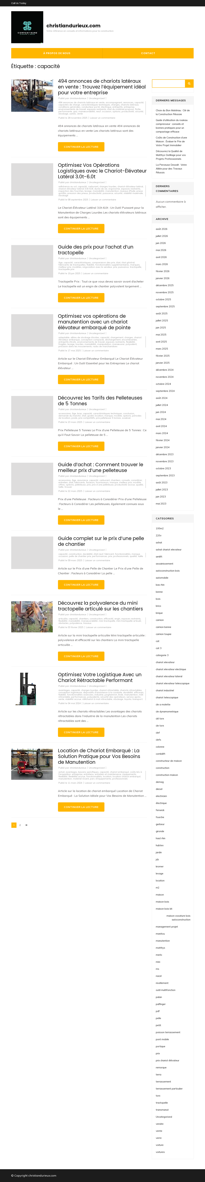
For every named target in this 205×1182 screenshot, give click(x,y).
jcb (157, 859)
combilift (160, 753)
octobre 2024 (163, 383)
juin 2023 (161, 496)
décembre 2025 (164, 285)
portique (160, 1046)
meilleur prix (64, 267)
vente (80, 113)
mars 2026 (162, 264)
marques (135, 264)
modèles (76, 267)
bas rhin (160, 584)
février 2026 (162, 271)
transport (137, 699)
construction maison (167, 774)
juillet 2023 (162, 489)
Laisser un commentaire (102, 117)
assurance (82, 480)
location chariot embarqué (127, 776)
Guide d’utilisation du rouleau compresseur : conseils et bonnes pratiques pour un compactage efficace (172, 126)
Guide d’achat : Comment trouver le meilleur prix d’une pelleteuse (100, 467)
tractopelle (135, 267)
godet (90, 415)
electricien (161, 796)
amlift (159, 556)
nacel (159, 975)
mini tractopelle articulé (128, 620)
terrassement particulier (169, 1088)
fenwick (160, 810)
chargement (117, 337)
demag (160, 781)
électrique (106, 106)
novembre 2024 (164, 376)
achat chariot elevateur (168, 549)
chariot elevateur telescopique (172, 683)
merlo (159, 954)
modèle (118, 415)
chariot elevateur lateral (169, 676)
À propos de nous (56, 53)
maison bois (162, 901)
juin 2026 (161, 243)
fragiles (62, 344)
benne (159, 591)
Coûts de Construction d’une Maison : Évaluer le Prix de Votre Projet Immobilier (171, 141)
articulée (63, 618)
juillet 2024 (162, 405)
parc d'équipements (100, 778)
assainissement (164, 563)
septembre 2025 (165, 306)
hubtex (160, 845)
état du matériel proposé (120, 109)
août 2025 (161, 313)
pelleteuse (80, 484)
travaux (87, 623)
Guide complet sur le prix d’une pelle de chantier (101, 541)
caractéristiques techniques (95, 104)
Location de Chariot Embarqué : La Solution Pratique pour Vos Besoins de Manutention (99, 756)
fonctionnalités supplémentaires (112, 264)
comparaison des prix (103, 262)
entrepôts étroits (67, 341)
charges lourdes (107, 186)
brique (159, 612)
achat (61, 772)
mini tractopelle (107, 620)
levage (88, 191)
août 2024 (161, 397)
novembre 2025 (164, 292)
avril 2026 (161, 257)
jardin (159, 852)
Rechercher (189, 83)
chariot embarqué (119, 772)
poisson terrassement (168, 1032)
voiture (160, 1144)
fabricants (79, 482)
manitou (160, 933)
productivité (128, 111)
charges (115, 104)
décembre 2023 (164, 454)
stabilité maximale (133, 193)
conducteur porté (91, 106)
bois (158, 598)
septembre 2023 (165, 475)
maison (160, 894)
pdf (158, 1011)
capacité (139, 102)
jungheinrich (111, 694)
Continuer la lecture (81, 146)
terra (158, 1074)
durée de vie (100, 188)
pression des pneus (77, 193)
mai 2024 (161, 419)
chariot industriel (165, 690)
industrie (98, 694)
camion (160, 619)
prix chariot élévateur (167, 1060)
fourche (160, 817)
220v (158, 535)
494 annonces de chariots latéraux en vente (81, 102)
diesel (159, 789)
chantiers (115, 480)
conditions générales (69, 106)
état (118, 262)
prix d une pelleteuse (103, 484)
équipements (129, 774)
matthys (160, 947)
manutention (112, 191)
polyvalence (76, 623)
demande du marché (69, 415)
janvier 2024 (162, 447)
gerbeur (160, 824)
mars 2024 (162, 433)
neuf (98, 111)
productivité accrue (125, 484)
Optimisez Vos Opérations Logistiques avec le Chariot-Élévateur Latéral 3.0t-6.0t (102, 171)
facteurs (90, 482)
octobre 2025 (163, 299)
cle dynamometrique (167, 711)
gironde (160, 831)
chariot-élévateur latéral (130, 186)
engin (117, 618)
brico (158, 605)
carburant (93, 186)
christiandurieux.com (73, 25)
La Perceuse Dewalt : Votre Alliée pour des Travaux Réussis (171, 168)
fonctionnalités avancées (80, 694)
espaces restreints (96, 109)
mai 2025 (161, 334)
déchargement (113, 339)
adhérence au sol (67, 186)
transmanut (162, 1109)
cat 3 (158, 648)
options (116, 111)
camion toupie (163, 634)
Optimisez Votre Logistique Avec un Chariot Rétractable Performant (100, 677)
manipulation (104, 344)
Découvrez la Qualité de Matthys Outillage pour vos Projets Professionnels (171, 155)
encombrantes (129, 339)
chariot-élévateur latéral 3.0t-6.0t (75, 188)
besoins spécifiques (88, 772)
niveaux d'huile (127, 191)
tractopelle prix (66, 269)
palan (159, 997)
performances (99, 556)
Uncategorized (97, 98)
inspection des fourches (70, 191)
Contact (148, 53)
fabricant (109, 554)
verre (159, 1137)
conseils (126, 480)
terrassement (163, 1081)
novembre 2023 (164, 461)
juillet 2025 (162, 320)
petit (158, 1025)
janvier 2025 (162, 362)
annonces (128, 102)
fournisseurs (102, 482)
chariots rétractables (131, 690)
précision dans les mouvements (75, 346)
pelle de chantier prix (80, 556)
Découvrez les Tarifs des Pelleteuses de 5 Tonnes (100, 400)
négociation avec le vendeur (97, 267)
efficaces (139, 692)
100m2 (160, 528)
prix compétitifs (86, 417)
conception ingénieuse (70, 692)
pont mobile (162, 1039)
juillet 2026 (162, 236)
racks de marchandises (105, 346)
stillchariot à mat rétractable (97, 699)
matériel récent (81, 778)
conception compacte (92, 339)
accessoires (64, 413)
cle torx (160, 725)
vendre (160, 1123)
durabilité (88, 554)
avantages (64, 690)
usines (72, 113)
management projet (167, 926)
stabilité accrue (73, 699)
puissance (108, 193)
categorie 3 (162, 655)
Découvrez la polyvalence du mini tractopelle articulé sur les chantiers (100, 606)
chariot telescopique (167, 697)
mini (158, 961)
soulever (126, 417)
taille (60, 486)
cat (157, 641)
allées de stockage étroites (85, 337)
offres (61, 484)
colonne (160, 746)
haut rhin (160, 838)
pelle (158, 1018)
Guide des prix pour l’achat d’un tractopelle (95, 249)
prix (115, 267)
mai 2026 (161, 250)
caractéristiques (82, 262)
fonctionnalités (123, 554)
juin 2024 (161, 412)
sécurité (139, 111)
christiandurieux (78, 98)
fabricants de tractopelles (72, 264)
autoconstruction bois (168, 570)
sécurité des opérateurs (112, 696)
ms (157, 968)
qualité (139, 484)
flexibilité (130, 341)
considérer (136, 480)
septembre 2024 (165, 390)
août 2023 (161, 482)
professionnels (121, 556)
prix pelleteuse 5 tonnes (108, 417)
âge (60, 262)
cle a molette (163, 704)
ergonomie (114, 188)
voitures (160, 1152)
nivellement (162, 982)
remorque (161, 1067)
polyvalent (131, 344)
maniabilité (98, 191)
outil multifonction (165, 990)
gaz (75, 111)
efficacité (108, 618)
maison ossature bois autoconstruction (178, 917)
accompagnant (114, 102)
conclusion (128, 413)
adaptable (64, 337)
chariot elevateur (165, 662)
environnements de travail (72, 109)
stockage (63, 113)
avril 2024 (161, 426)
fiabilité (90, 264)
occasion (106, 111)
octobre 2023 (163, 468)
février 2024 (162, 440)
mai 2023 (161, 503)
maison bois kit (164, 908)
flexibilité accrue (77, 776)
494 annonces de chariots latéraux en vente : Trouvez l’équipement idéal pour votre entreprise (102, 87)
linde (120, 694)
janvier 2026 (162, 278)
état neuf (98, 554)
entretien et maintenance (108, 774)
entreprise (129, 106)
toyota (127, 699)
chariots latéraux (130, 104)
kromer (160, 866)
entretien (63, 482)
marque (108, 415)
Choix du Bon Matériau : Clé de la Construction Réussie (173, 112)
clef (158, 732)
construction (75, 554)
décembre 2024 (164, 369)
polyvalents (93, 696)
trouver (68, 486)
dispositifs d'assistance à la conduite (102, 692)
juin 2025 (161, 327)
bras (79, 413)
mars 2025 (162, 348)
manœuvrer (118, 344)
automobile (162, 577)
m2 (157, 887)
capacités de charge (69, 104)
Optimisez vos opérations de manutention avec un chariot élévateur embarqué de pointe (94, 322)
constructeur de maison (169, 760)
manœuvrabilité (86, 111)
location (99, 415)
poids (74, 417)
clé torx (160, 718)
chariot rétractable (109, 690)
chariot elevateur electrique (171, 669)
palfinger (161, 1004)
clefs (158, 739)
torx (158, 1095)
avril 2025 (161, 341)
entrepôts (117, 106)
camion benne (163, 627)
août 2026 (161, 228)
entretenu (89, 774)
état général (128, 262)
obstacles (63, 623)
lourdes (79, 344)
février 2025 (162, 355)
